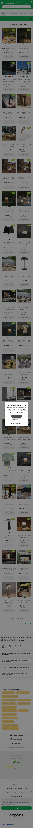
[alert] (16, 414)
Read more (20, 412)
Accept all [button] (16, 416)
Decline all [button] (16, 420)
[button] (16, 423)
